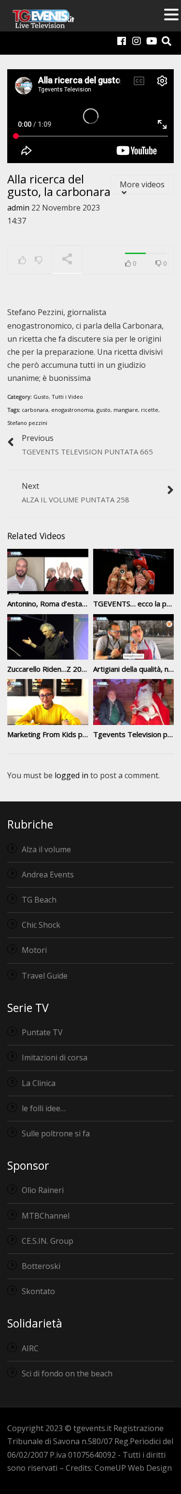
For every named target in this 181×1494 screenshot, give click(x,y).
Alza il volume (46, 849)
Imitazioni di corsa (54, 1057)
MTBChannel (46, 1215)
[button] (171, 15)
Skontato (38, 1291)
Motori (34, 950)
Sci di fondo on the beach (67, 1373)
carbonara (35, 409)
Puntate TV (42, 1032)
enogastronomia (72, 409)
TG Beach (39, 899)
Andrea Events (48, 874)
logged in (71, 775)
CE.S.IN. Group (47, 1241)
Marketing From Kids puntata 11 (60, 734)
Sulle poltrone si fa (56, 1133)
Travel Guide (45, 975)
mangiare (125, 409)
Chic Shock (41, 925)
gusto (104, 409)
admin (18, 207)
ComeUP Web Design (133, 1468)
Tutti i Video (67, 396)
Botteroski (41, 1266)
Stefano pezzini (27, 422)
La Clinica (39, 1083)
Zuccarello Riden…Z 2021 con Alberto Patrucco (84, 669)
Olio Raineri (43, 1190)
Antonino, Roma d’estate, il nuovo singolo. (76, 603)
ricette (149, 409)
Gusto (41, 396)
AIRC (30, 1348)
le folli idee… (44, 1108)
